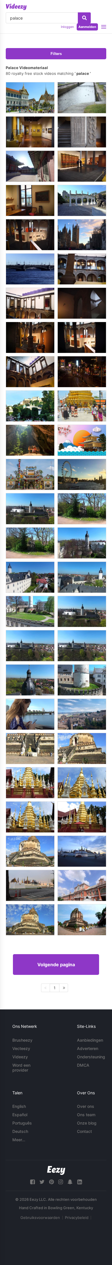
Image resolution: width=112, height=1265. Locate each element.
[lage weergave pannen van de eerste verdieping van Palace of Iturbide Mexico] (30, 371)
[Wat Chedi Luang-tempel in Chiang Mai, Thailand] (30, 919)
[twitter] (42, 1182)
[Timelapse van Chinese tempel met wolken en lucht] (30, 474)
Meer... (18, 1139)
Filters (56, 54)
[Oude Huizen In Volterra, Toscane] (81, 714)
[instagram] (60, 1182)
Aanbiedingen (90, 1040)
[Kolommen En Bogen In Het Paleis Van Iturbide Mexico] (81, 303)
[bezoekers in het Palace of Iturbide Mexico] (81, 166)
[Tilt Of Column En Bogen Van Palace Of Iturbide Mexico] (81, 269)
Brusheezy (22, 1040)
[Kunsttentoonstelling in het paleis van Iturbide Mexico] (81, 337)
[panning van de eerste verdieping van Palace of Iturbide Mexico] (30, 303)
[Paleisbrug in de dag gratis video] (30, 269)
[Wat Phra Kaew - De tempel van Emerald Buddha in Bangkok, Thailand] (81, 851)
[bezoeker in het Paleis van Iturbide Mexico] (30, 132)
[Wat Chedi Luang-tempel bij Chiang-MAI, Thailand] (30, 748)
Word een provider (21, 1067)
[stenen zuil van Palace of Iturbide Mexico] (81, 132)
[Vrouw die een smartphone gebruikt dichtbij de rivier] (30, 714)
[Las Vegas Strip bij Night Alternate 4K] (81, 371)
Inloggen (67, 27)
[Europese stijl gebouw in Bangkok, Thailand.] (81, 885)
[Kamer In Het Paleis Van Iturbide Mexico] (30, 200)
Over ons (85, 1106)
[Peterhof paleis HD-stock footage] (81, 97)
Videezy (20, 1056)
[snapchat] (70, 1182)
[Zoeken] (84, 17)
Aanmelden (87, 27)
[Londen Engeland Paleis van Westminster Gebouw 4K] (81, 234)
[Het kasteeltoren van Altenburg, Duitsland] (30, 508)
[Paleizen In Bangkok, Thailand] (30, 97)
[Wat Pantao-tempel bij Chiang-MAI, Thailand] (30, 782)
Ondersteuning (91, 1056)
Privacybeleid (76, 1217)
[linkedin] (79, 1182)
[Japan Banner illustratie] (81, 440)
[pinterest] (51, 1182)
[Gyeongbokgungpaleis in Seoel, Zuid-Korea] (30, 166)
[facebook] (32, 1182)
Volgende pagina (56, 964)
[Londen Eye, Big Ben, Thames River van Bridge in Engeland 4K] (81, 474)
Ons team (86, 1114)
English (19, 1106)
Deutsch (20, 1131)
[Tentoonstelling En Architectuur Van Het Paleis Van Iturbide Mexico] (30, 337)
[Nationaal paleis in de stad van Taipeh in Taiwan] (81, 200)
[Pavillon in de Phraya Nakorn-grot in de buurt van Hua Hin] (30, 440)
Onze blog (86, 1123)
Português (22, 1123)
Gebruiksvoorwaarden (40, 1217)
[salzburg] (30, 406)
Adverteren (87, 1048)
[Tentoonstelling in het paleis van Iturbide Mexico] (30, 234)
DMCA (83, 1065)
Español (19, 1114)
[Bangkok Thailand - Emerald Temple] (81, 406)
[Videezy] (16, 7)
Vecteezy (21, 1048)
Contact (84, 1131)
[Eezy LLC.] (56, 1170)
